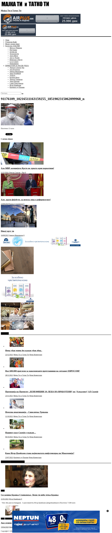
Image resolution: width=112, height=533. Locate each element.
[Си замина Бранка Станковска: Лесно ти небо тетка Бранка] (26, 487)
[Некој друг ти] (19, 227)
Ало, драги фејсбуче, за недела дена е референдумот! (26, 199)
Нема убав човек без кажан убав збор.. (23, 350)
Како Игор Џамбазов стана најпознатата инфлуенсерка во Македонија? (39, 453)
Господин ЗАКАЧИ (12, 46)
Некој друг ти (7, 231)
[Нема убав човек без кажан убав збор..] (17, 346)
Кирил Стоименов (16, 204)
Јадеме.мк (13, 52)
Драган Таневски (16, 79)
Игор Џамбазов (15, 85)
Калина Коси (14, 77)
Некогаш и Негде (16, 60)
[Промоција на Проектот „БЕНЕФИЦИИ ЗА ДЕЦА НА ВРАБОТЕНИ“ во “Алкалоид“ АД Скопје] (17, 387)
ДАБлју (12, 75)
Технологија (14, 54)
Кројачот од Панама (17, 87)
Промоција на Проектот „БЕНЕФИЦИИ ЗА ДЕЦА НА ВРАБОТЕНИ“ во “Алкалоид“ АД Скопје (51, 391)
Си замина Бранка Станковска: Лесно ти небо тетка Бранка (30, 495)
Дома (7, 40)
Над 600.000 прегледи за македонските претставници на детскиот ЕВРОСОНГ (42, 371)
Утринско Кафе (11, 42)
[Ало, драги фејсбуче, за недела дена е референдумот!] (22, 195)
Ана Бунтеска (15, 70)
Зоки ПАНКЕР (15, 73)
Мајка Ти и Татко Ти (11, 10)
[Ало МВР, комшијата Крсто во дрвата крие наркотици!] (22, 164)
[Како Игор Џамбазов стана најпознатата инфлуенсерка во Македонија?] (17, 449)
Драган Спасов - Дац (17, 172)
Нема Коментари (36, 355)
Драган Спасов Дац (17, 68)
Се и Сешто (14, 62)
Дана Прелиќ (14, 81)
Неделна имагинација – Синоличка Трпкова (26, 412)
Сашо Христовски (16, 83)
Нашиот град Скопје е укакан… (20, 432)
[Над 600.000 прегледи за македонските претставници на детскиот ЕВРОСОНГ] (17, 367)
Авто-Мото (14, 56)
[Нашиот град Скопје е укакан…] (17, 428)
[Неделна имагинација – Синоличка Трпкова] (17, 408)
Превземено (14, 64)
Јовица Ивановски (17, 71)
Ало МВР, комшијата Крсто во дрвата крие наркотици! (27, 168)
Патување (13, 50)
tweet (3, 491)
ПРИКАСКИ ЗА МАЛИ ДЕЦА (17, 66)
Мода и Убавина (16, 48)
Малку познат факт (12, 44)
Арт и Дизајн (14, 58)
